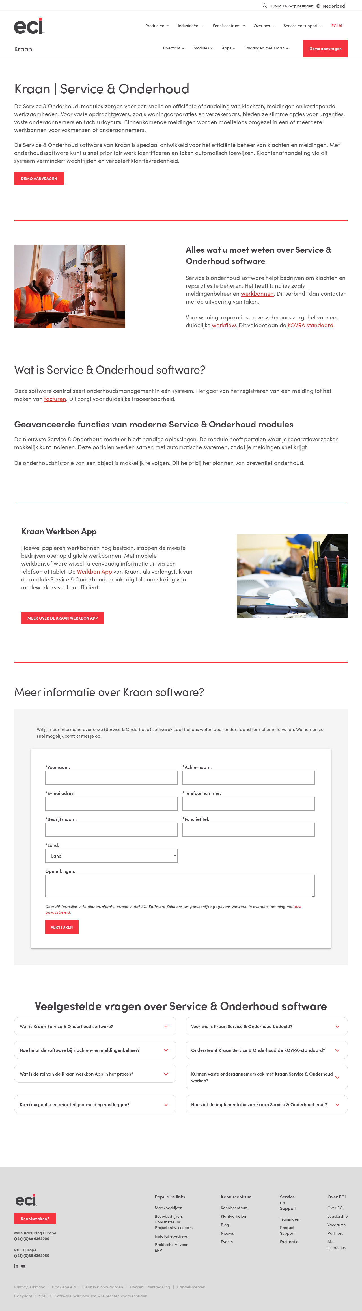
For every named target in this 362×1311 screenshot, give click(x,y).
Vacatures (336, 1224)
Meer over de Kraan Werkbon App (62, 618)
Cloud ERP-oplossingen (292, 5)
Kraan (23, 48)
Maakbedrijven (168, 1207)
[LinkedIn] (16, 1266)
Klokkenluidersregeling (150, 1287)
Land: (52, 845)
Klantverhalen (233, 1216)
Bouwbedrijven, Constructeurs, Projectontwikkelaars (174, 1221)
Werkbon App (94, 571)
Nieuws (227, 1233)
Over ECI (335, 1207)
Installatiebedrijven (172, 1236)
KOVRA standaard (310, 325)
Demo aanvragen (325, 48)
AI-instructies (336, 1244)
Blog (225, 1224)
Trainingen (289, 1219)
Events (227, 1241)
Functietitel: (195, 819)
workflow (224, 325)
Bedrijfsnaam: (61, 819)
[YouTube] (23, 1266)
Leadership (337, 1216)
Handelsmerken (191, 1287)
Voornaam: (57, 767)
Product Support (287, 1230)
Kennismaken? (35, 1218)
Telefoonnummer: (201, 793)
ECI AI (336, 25)
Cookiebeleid (64, 1287)
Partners (335, 1233)
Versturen (62, 927)
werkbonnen (257, 293)
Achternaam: (197, 767)
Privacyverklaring (30, 1287)
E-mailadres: (59, 793)
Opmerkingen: (60, 871)
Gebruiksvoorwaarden (102, 1287)
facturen (55, 398)
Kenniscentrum (234, 1207)
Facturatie (289, 1241)
